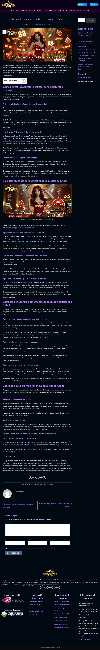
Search (80, 16)
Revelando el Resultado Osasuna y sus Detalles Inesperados (86, 43)
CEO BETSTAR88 (84, 639)
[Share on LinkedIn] (44, 477)
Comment (8, 522)
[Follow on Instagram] (43, 587)
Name (7, 539)
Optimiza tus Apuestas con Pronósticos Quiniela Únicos (87, 35)
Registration (25, 10)
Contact (79, 10)
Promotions (70, 10)
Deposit (39, 10)
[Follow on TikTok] (46, 587)
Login (33, 10)
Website (52, 539)
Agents (86, 10)
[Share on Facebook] (30, 477)
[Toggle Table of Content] (23, 81)
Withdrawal (48, 10)
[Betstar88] (11, 4)
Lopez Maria (47, 24)
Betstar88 (14, 10)
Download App (59, 10)
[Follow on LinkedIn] (53, 587)
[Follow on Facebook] (39, 587)
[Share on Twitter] (34, 477)
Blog (37, 16)
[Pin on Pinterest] (41, 477)
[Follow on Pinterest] (50, 587)
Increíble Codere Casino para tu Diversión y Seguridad (86, 58)
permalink (50, 484)
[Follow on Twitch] (60, 587)
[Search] (24, 4)
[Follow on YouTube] (57, 587)
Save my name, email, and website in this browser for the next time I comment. (31, 548)
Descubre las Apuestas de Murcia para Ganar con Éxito (86, 66)
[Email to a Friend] (37, 477)
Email (30, 539)
